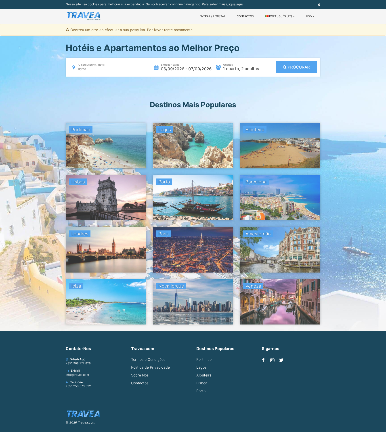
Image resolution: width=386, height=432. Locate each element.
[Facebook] (263, 360)
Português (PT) (280, 16)
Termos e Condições (148, 359)
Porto (201, 391)
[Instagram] (272, 360)
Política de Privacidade (150, 367)
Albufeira (204, 375)
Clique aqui (234, 4)
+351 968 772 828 (78, 363)
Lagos (201, 367)
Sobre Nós (140, 375)
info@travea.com (77, 374)
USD (309, 16)
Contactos (245, 16)
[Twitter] (281, 360)
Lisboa (201, 383)
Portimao (204, 359)
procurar (298, 67)
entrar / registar (213, 16)
